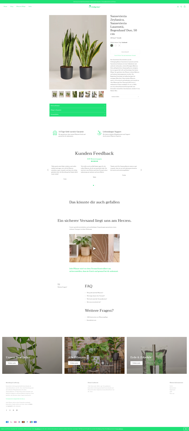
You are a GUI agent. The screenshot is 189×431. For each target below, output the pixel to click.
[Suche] (181, 6)
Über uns (172, 393)
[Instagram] (9, 410)
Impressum (172, 390)
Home (5, 6)
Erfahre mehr (12, 363)
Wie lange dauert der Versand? (96, 296)
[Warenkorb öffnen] (184, 6)
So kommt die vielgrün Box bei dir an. (15, 399)
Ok (186, 429)
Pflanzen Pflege (20, 6)
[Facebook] (6, 410)
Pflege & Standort (56, 110)
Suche (171, 386)
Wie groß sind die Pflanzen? (95, 293)
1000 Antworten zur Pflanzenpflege (97, 317)
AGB (171, 392)
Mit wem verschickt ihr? (94, 302)
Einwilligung (38, 429)
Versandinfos (54, 114)
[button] (93, 185)
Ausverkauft (125, 52)
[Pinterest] (13, 410)
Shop (11, 6)
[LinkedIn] (16, 410)
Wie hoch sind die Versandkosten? (97, 299)
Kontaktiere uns (91, 320)
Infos (30, 6)
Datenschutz (173, 388)
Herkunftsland (55, 106)
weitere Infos (115, 97)
